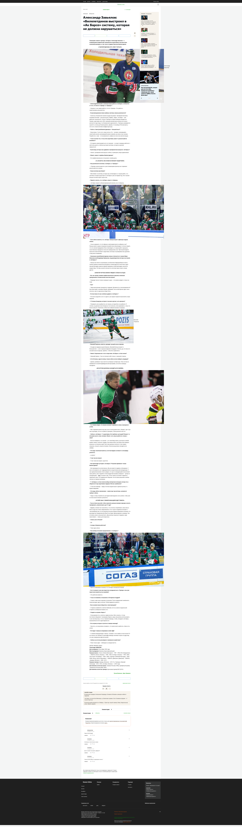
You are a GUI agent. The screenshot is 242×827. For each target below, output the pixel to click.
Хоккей (84, 1)
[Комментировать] (135, 33)
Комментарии (107, 709)
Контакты (130, 787)
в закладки (128, 9)
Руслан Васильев (118, 673)
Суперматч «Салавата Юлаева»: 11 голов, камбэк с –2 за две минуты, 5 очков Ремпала (148, 34)
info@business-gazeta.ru (151, 790)
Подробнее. (88, 723)
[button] (141, 98)
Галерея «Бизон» (116, 784)
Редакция (130, 782)
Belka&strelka (90, 730)
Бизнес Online (87, 782)
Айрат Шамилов (126, 673)
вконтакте (85, 805)
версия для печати (126, 683)
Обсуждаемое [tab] (148, 13)
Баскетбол (99, 1)
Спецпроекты (116, 782)
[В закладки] (135, 36)
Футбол (88, 1)
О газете (129, 784)
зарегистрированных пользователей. (118, 721)
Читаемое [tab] (143, 13)
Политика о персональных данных (120, 811)
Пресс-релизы (84, 796)
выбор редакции (144, 85)
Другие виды (105, 1)
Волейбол (94, 1)
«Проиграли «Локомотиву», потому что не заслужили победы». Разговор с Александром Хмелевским (148, 56)
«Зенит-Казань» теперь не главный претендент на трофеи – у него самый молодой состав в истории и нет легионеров (149, 90)
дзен (97, 805)
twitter (91, 805)
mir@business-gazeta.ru (151, 796)
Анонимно (89, 738)
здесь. (106, 723)
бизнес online (156, 1)
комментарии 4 (106, 9)
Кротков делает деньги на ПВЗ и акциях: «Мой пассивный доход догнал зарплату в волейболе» (147, 66)
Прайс (98, 784)
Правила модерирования (88, 773)
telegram (103, 805)
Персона (92, 13)
